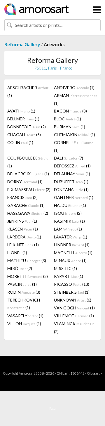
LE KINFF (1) (23, 244)
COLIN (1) (20, 142)
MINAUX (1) (70, 260)
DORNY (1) (25, 181)
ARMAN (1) (75, 99)
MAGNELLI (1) (73, 252)
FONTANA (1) (71, 189)
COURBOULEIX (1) (27, 161)
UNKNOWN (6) (72, 299)
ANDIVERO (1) (74, 87)
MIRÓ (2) (19, 268)
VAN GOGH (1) (74, 307)
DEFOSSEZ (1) (72, 165)
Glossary (93, 373)
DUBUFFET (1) (71, 181)
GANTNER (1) (73, 197)
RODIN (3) (23, 292)
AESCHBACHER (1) (27, 91)
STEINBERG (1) (72, 292)
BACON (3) (70, 110)
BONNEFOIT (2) (26, 126)
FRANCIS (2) (22, 197)
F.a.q (52, 408)
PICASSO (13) (71, 284)
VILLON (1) (24, 323)
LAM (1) (68, 228)
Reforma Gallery (22, 44)
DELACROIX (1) (28, 173)
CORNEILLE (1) (73, 146)
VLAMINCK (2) (74, 327)
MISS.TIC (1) (65, 268)
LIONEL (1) (17, 252)
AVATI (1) (21, 110)
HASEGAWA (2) (27, 213)
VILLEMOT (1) (74, 315)
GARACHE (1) (26, 205)
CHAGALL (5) (24, 134)
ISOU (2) (68, 213)
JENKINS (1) (22, 221)
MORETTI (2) (27, 276)
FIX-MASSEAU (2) (28, 189)
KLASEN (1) (22, 228)
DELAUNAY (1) (72, 173)
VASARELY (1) (25, 315)
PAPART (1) (68, 276)
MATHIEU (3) (26, 260)
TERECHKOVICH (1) (23, 303)
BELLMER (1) (23, 118)
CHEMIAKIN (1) (74, 134)
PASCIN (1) (22, 284)
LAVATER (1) (70, 236)
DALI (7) (68, 157)
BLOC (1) (67, 118)
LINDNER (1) (72, 244)
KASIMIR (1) (69, 221)
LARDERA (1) (24, 236)
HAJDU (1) (70, 205)
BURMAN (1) (69, 126)
